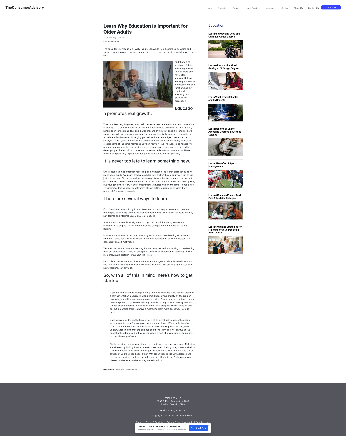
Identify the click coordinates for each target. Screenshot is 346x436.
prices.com (180, 410)
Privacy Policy (173, 422)
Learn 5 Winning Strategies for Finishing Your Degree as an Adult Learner (225, 229)
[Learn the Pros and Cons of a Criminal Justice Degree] (225, 49)
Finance (236, 8)
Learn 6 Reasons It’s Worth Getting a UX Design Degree (223, 67)
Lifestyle (284, 8)
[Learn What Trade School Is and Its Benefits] (225, 113)
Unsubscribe (188, 422)
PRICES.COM (171, 398)
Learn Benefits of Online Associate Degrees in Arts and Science (224, 131)
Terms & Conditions (155, 422)
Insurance (270, 8)
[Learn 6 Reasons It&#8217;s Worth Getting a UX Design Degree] (225, 81)
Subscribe (331, 7)
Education (222, 8)
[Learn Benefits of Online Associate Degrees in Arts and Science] (225, 147)
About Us (298, 8)
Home (209, 8)
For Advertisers (202, 422)
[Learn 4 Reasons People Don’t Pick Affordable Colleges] (225, 210)
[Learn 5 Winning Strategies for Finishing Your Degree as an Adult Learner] (225, 245)
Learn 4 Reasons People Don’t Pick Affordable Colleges (224, 196)
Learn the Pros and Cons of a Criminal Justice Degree (224, 35)
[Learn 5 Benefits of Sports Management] (225, 179)
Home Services (253, 8)
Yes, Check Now (198, 428)
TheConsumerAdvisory (24, 7)
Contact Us (313, 8)
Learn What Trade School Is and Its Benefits (223, 98)
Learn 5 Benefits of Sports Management (222, 165)
